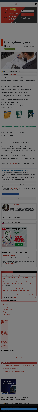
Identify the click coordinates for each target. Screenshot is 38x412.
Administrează (10, 410)
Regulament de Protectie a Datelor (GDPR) (24, 404)
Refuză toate (28, 410)
